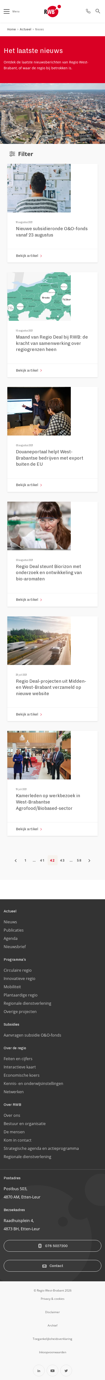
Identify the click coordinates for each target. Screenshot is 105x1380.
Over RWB (12, 1105)
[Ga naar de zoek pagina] (97, 11)
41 (42, 860)
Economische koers (22, 1075)
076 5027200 (56, 1246)
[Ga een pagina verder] (89, 860)
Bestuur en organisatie (25, 1123)
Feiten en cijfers (18, 1058)
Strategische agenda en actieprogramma (41, 1148)
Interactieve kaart (20, 1067)
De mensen (14, 1132)
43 (62, 860)
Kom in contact (18, 1140)
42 (52, 860)
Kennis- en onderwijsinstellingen (33, 1083)
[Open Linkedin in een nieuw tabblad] (39, 1370)
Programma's (15, 959)
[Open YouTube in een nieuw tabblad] (52, 1370)
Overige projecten (20, 1011)
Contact (56, 1266)
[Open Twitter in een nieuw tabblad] (66, 1370)
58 (79, 860)
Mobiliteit (12, 986)
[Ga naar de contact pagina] (88, 11)
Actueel (25, 29)
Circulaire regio (18, 970)
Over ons (12, 1115)
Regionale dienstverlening (27, 1003)
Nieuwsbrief (15, 946)
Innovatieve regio (19, 978)
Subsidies (11, 1024)
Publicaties (14, 930)
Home (11, 29)
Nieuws (39, 29)
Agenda (11, 938)
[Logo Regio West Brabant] (60, 11)
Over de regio (15, 1048)
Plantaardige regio (21, 995)
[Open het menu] (7, 11)
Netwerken (14, 1091)
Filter (25, 154)
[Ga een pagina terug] (16, 860)
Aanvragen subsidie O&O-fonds (32, 1035)
